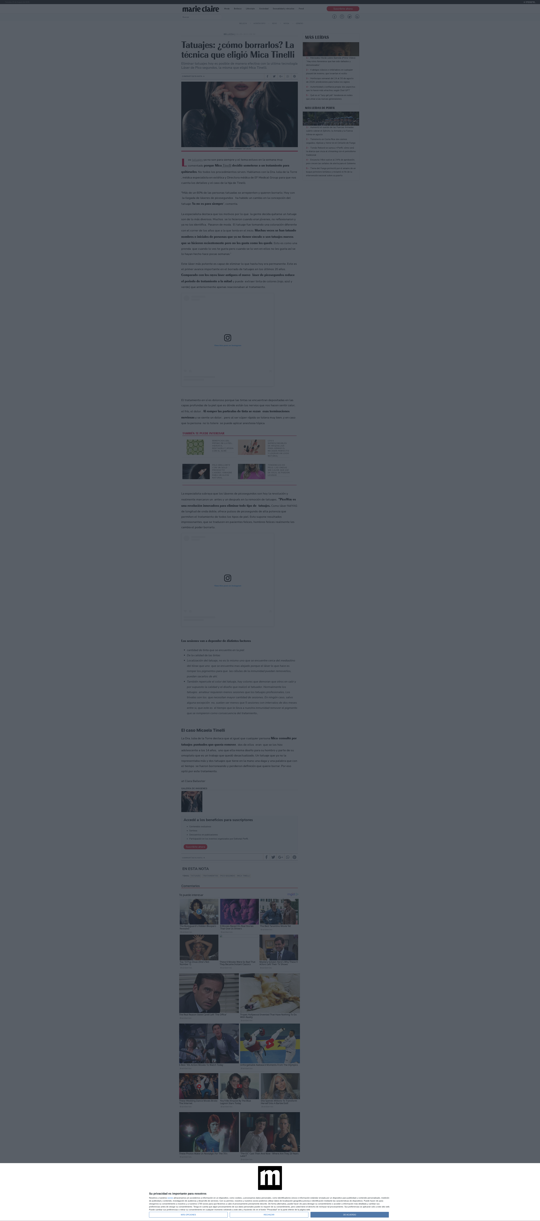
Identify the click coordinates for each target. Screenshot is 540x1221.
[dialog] (270, 1192)
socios (170, 1198)
